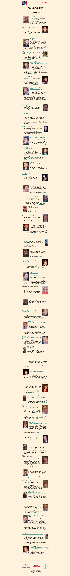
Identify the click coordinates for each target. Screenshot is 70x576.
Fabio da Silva (38, 133)
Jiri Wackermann (26, 535)
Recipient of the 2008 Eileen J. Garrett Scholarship (37, 137)
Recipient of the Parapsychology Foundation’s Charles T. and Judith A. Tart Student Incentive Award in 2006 (39, 371)
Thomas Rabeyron (31, 355)
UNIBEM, (23, 406)
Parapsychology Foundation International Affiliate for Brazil (39, 547)
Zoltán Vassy (26, 506)
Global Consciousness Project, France (27, 51)
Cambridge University (25, 26)
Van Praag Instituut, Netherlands (27, 76)
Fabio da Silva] (27, 181)
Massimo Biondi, (32, 64)
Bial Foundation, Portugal (32, 422)
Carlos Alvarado (31, 392)
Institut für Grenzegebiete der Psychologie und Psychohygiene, (37, 515)
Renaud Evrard (32, 139)
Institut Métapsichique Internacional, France (34, 492)
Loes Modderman (31, 300)
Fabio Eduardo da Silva (27, 409)
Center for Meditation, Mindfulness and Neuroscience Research (37, 322)
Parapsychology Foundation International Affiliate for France (37, 493)
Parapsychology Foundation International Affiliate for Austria (31, 309)
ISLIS (40, 265)
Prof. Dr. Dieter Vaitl (31, 447)
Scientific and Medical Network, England (36, 89)
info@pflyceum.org (34, 571)
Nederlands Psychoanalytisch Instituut (33, 157)
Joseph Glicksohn (26, 198)
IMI (38, 349)
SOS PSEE (29, 364)
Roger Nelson (31, 269)
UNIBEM (38, 410)
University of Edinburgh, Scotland (27, 435)
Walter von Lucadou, (31, 518)
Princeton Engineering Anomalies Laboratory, (29, 337)
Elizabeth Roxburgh (33, 373)
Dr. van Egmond (26, 482)
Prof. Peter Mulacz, (27, 313)
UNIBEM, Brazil (24, 174)
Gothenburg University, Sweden (33, 207)
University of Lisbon (32, 421)
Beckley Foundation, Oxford (34, 273)
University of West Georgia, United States (36, 16)
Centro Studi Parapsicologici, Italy (35, 62)
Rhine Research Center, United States (34, 163)
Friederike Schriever (27, 385)
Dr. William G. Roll (33, 18)
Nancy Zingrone (44, 23)
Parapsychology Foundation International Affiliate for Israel (31, 196)
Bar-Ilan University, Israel (26, 195)
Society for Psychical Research (34, 88)
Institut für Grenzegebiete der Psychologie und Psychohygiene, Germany (33, 534)
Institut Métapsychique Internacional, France (33, 395)
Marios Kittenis (26, 241)
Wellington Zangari (32, 550)
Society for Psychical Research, (27, 27)
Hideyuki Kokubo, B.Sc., (27, 263)
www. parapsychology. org (46, 568)
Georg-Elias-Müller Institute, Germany (28, 126)
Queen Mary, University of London (35, 87)
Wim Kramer (29, 59)
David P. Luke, (32, 277)
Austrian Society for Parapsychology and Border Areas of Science (32, 313)
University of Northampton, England (35, 369)
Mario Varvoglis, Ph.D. (31, 494)
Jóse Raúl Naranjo (31, 324)
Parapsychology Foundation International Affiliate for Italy (38, 63)
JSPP (37, 266)
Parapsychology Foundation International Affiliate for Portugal (38, 423)
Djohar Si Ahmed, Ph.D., (31, 397)
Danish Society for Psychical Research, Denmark (29, 105)
